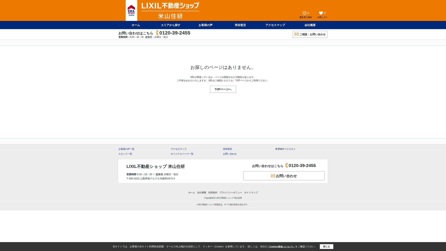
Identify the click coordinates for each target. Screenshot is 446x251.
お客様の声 (206, 25)
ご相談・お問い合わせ (312, 34)
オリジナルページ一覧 (182, 154)
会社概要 (310, 25)
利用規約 (212, 192)
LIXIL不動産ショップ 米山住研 (155, 166)
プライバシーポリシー (231, 192)
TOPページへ (223, 89)
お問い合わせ (230, 154)
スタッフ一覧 (125, 154)
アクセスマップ (179, 149)
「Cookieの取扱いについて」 (281, 246)
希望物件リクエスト (285, 149)
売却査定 (240, 25)
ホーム (136, 25)
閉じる (326, 246)
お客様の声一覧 (126, 149)
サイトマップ (251, 192)
